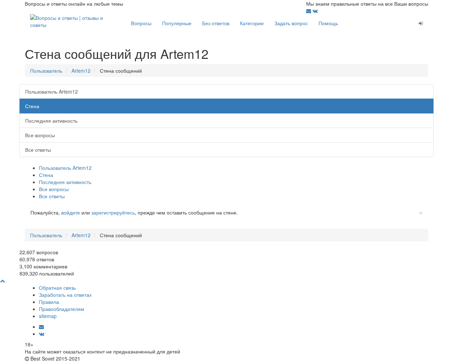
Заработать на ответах (65, 294)
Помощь (328, 23)
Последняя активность (51, 120)
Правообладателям (61, 308)
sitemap (48, 315)
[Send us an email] (309, 10)
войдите (70, 212)
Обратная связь (57, 287)
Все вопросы (40, 135)
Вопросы (141, 23)
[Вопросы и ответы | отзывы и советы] (75, 20)
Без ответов (215, 23)
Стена (32, 106)
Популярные (176, 23)
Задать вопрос (291, 23)
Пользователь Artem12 (51, 91)
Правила (49, 301)
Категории (252, 23)
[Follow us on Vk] (315, 10)
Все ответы (38, 149)
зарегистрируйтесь (113, 212)
